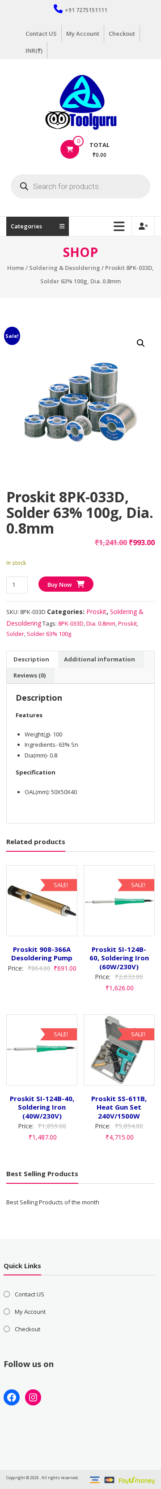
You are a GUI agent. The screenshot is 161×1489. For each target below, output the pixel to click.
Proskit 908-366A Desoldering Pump (41, 954)
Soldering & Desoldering (64, 268)
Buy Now (59, 584)
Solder (15, 634)
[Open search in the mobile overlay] (80, 186)
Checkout (122, 33)
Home (15, 268)
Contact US (41, 33)
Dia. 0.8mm (100, 623)
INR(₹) (33, 50)
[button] (141, 343)
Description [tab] (31, 659)
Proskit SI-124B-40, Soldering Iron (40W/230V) (42, 1107)
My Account (82, 33)
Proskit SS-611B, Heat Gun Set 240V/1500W (119, 1107)
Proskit (96, 611)
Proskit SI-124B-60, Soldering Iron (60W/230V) (119, 958)
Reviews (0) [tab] (29, 675)
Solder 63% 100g (49, 634)
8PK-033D (71, 623)
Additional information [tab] (99, 659)
